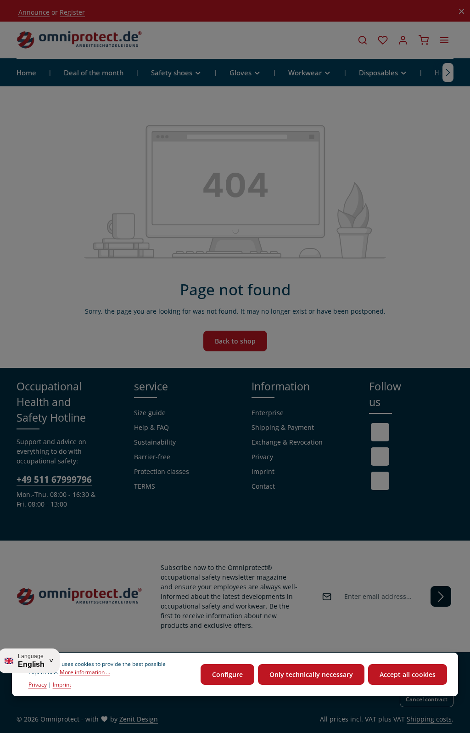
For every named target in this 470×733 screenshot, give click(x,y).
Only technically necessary (311, 674)
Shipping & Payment (283, 427)
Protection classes (161, 471)
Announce (34, 12)
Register (72, 12)
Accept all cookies (408, 674)
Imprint (263, 471)
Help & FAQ (151, 427)
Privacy (262, 456)
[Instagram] (380, 481)
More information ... (85, 672)
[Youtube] (380, 456)
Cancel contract (427, 699)
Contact (263, 486)
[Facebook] (380, 432)
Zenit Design (138, 719)
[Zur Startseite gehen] (79, 40)
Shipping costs (429, 719)
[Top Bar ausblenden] (461, 11)
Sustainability (155, 442)
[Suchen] (362, 40)
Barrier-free (152, 456)
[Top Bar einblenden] (444, 40)
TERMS (144, 486)
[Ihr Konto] (403, 40)
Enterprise (268, 412)
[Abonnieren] (441, 596)
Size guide (150, 412)
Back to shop (235, 341)
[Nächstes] (447, 72)
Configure (227, 674)
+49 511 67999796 (54, 479)
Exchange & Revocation (287, 442)
